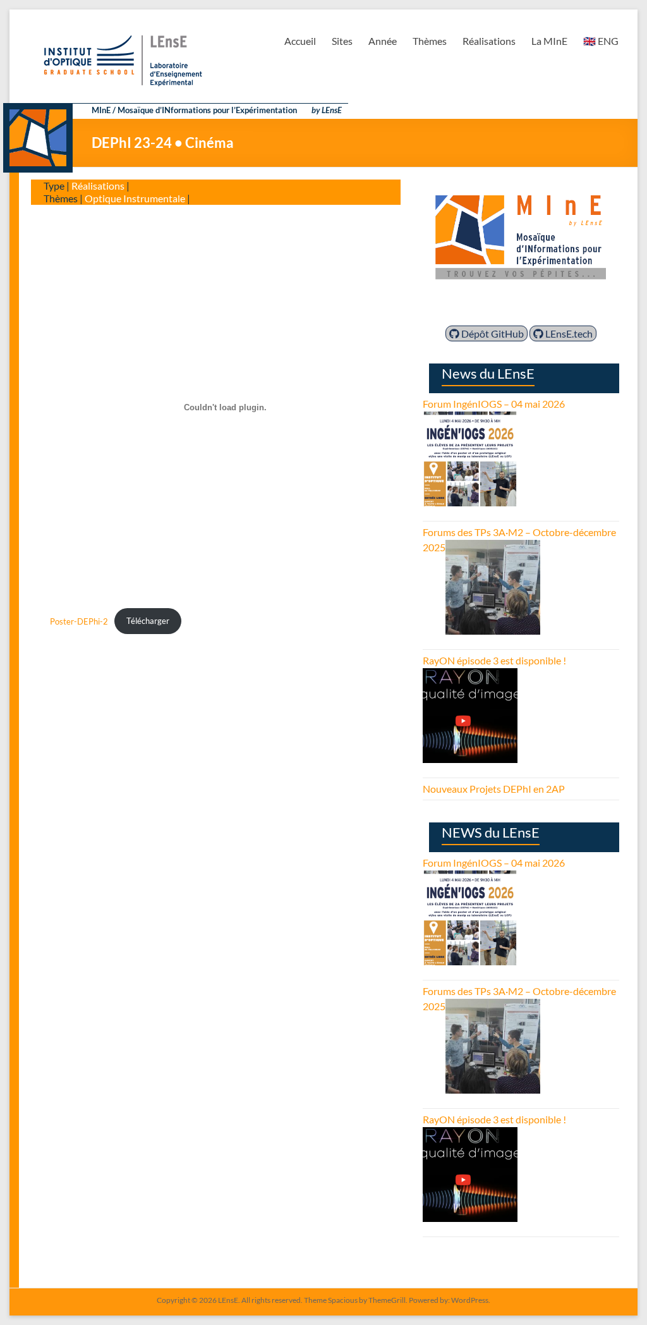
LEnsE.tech (568, 333)
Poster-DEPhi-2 (79, 621)
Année (382, 41)
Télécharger (147, 621)
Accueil (300, 41)
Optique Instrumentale (135, 198)
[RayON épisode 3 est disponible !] (470, 675)
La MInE (549, 41)
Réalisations (489, 41)
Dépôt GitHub (491, 333)
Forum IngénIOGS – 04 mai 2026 (494, 404)
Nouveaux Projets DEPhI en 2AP (494, 789)
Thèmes (430, 41)
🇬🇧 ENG (601, 41)
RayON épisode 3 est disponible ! (494, 660)
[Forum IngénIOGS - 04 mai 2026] (470, 419)
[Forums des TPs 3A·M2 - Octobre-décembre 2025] (492, 547)
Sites (342, 41)
